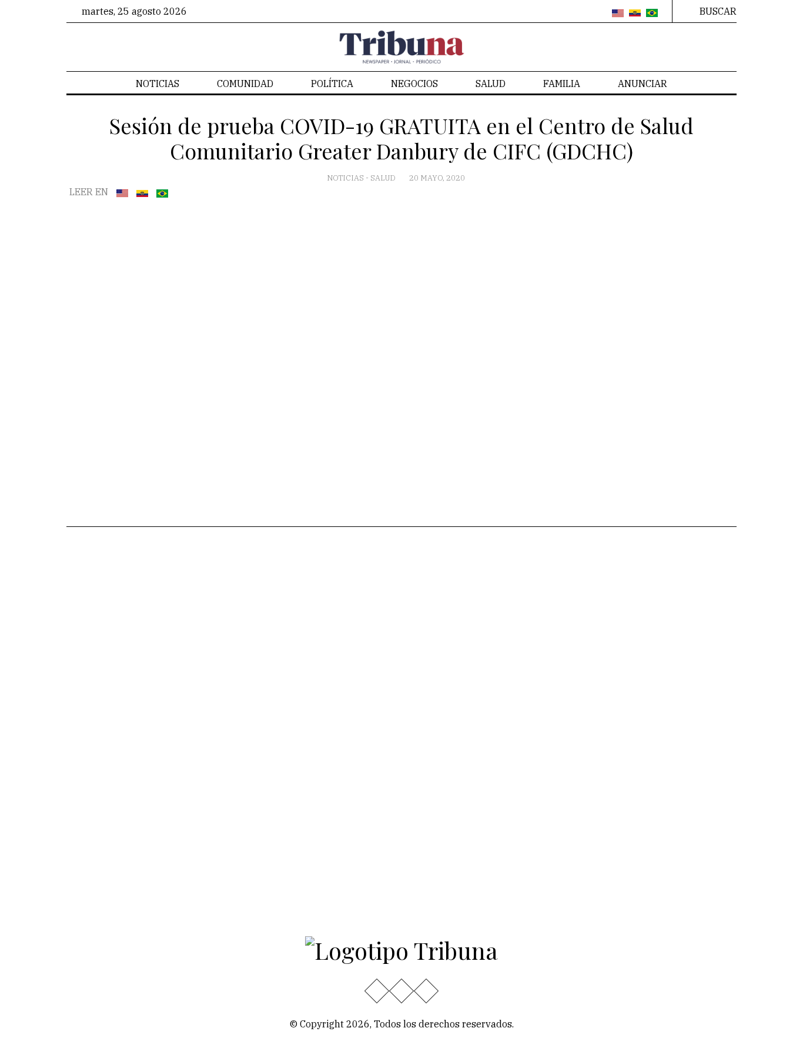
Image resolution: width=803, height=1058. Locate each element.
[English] (618, 13)
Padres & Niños (214, 648)
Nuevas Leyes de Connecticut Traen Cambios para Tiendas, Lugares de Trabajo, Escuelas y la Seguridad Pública (436, 618)
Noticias (157, 83)
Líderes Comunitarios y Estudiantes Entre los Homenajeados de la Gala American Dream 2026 (440, 813)
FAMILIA (561, 83)
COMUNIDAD (245, 83)
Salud (491, 83)
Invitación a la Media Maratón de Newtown (430, 737)
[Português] (652, 13)
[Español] (635, 13)
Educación (97, 594)
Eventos (92, 723)
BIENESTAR (206, 629)
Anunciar (642, 83)
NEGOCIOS (414, 83)
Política (332, 83)
